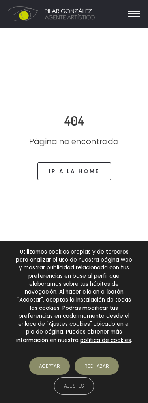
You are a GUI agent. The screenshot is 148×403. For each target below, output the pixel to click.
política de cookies (105, 340)
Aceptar (49, 365)
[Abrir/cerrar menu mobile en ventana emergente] (134, 14)
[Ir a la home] (51, 14)
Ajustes (74, 385)
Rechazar (96, 365)
